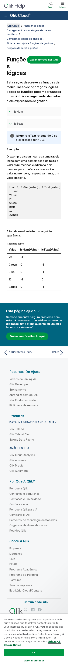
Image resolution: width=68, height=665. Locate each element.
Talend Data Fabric (21, 439)
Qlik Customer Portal (22, 400)
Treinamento (17, 389)
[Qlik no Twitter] (25, 610)
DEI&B (13, 564)
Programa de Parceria (23, 574)
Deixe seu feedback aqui (27, 336)
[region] (34, 639)
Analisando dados (34, 25)
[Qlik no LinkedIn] (33, 610)
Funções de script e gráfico (22, 47)
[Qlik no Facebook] (40, 610)
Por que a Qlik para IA (23, 509)
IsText (18, 123)
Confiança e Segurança (24, 493)
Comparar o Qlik (19, 514)
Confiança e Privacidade (25, 499)
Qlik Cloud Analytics (22, 455)
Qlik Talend (16, 429)
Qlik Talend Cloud (20, 434)
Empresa (15, 548)
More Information (34, 660)
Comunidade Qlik (36, 602)
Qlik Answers (17, 460)
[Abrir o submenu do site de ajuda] (5, 16)
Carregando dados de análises (24, 38)
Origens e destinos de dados (28, 525)
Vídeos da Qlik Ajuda (22, 379)
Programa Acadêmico (23, 569)
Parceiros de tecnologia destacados (33, 520)
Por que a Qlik (18, 488)
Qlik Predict (16, 465)
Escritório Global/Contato (25, 590)
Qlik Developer (19, 384)
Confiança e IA (18, 504)
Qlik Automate (18, 470)
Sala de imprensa (20, 585)
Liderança (15, 553)
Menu (63, 7)
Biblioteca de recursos (24, 405)
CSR (12, 558)
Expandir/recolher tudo (44, 59)
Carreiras (15, 580)
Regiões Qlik (17, 530)
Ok (34, 652)
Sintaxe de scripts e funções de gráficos (30, 43)
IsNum (18, 111)
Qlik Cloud (20, 15)
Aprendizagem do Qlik (23, 394)
